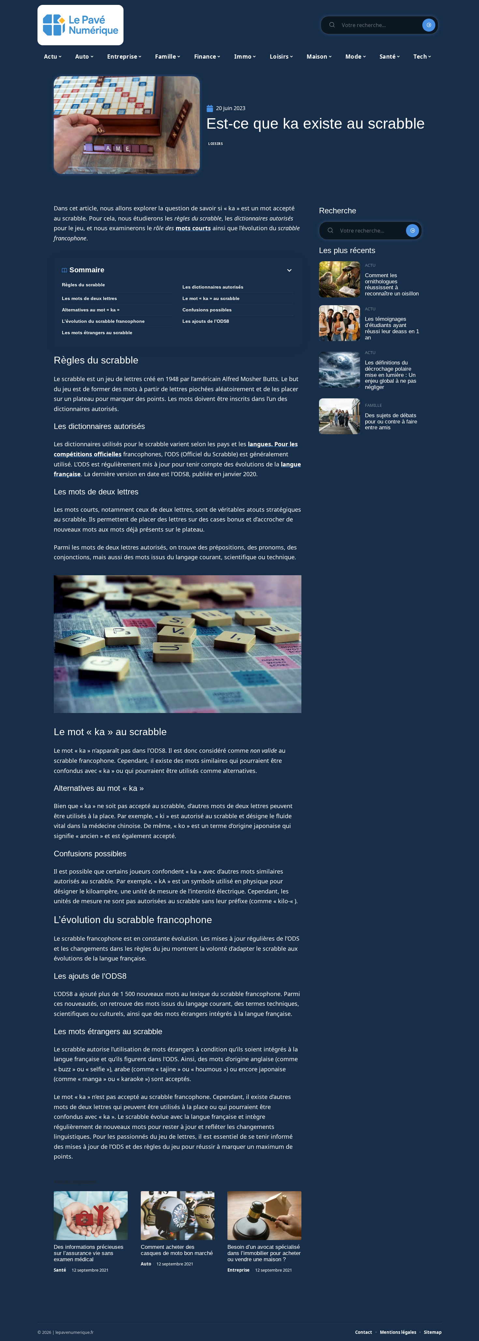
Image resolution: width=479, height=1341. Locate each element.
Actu (370, 265)
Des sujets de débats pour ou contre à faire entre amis (391, 421)
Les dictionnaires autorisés (212, 287)
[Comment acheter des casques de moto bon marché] (178, 1215)
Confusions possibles (207, 309)
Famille (373, 405)
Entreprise (238, 1270)
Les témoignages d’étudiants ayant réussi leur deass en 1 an (392, 328)
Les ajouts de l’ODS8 (205, 321)
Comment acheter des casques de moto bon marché (177, 1250)
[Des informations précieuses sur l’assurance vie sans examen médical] (91, 1215)
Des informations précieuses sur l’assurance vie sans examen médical (88, 1253)
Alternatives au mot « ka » (91, 309)
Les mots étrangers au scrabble (97, 332)
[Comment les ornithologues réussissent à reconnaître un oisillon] (339, 279)
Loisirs (215, 143)
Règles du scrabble (83, 284)
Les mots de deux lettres (89, 298)
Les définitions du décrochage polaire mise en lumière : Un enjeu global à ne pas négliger (390, 375)
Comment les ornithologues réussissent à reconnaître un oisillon (392, 284)
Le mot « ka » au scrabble (211, 298)
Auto (146, 1264)
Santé (60, 1270)
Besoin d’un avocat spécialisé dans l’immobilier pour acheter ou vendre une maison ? (264, 1253)
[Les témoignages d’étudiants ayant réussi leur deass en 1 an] (339, 323)
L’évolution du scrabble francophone (103, 321)
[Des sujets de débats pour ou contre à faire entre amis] (339, 416)
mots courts (193, 228)
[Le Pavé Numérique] (80, 25)
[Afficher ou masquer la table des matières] (198, 270)
